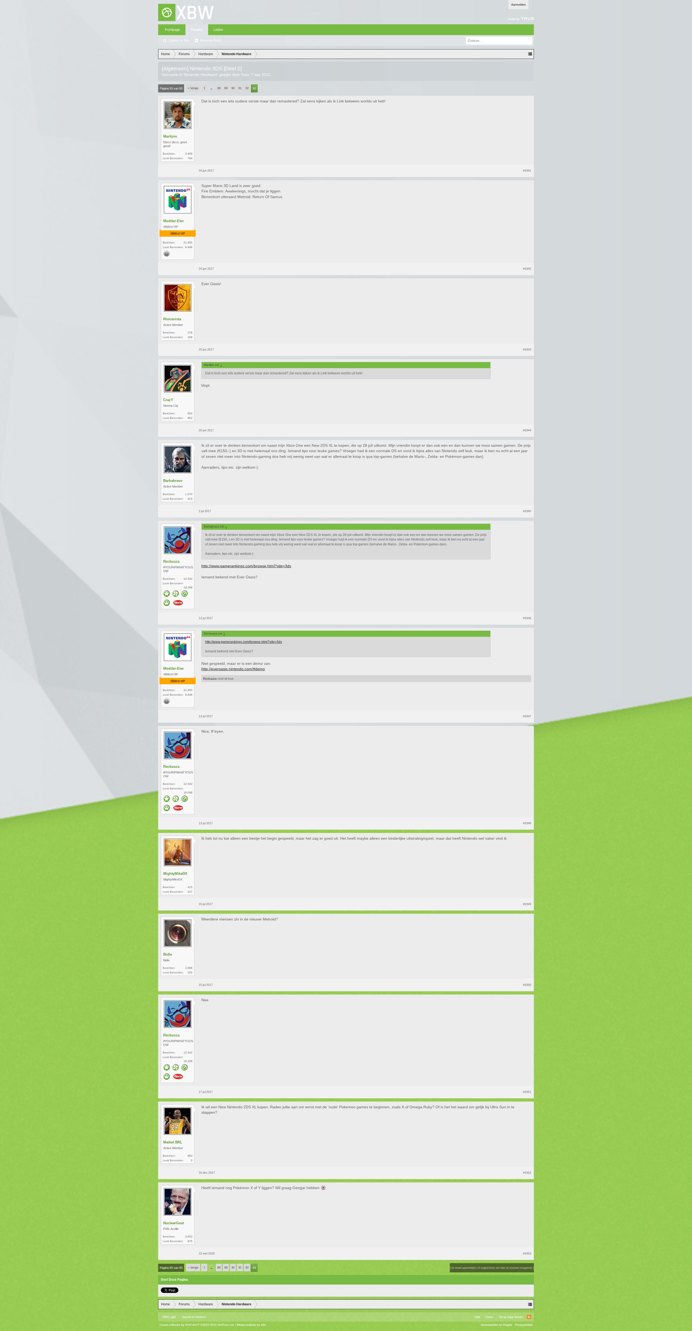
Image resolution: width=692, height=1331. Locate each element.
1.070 (188, 494)
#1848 (527, 823)
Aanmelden (518, 4)
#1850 (527, 984)
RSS (529, 1317)
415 (190, 887)
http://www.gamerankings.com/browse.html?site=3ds (246, 566)
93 (254, 88)
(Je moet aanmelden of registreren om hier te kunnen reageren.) (492, 1267)
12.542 (188, 578)
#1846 (527, 618)
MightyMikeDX (175, 874)
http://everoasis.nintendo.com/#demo (233, 669)
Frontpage (172, 30)
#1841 (527, 170)
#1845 (527, 511)
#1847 (527, 716)
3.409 (188, 153)
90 (233, 88)
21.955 (188, 242)
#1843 (527, 349)
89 (226, 88)
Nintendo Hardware (200, 74)
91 (240, 88)
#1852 (527, 1172)
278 (190, 332)
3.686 (188, 967)
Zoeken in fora (178, 40)
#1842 (527, 268)
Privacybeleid (524, 1324)
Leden (218, 30)
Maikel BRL (172, 1142)
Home (489, 1317)
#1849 (527, 904)
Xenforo (200, 1317)
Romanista (172, 319)
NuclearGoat (173, 1223)
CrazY (168, 400)
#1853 (527, 1253)
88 (219, 88)
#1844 (527, 430)
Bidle (167, 954)
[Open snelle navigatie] (530, 54)
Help (477, 1317)
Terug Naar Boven (511, 1317)
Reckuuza (171, 561)
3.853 (188, 1236)
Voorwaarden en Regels (496, 1324)
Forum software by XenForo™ (196, 1324)
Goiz (245, 74)
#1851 (527, 1091)
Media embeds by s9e (251, 1324)
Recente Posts (210, 40)
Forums (197, 30)
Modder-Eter (173, 221)
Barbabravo (172, 481)
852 (190, 413)
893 (190, 1155)
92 (247, 88)
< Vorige (193, 88)
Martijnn (170, 136)
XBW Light (169, 1317)
